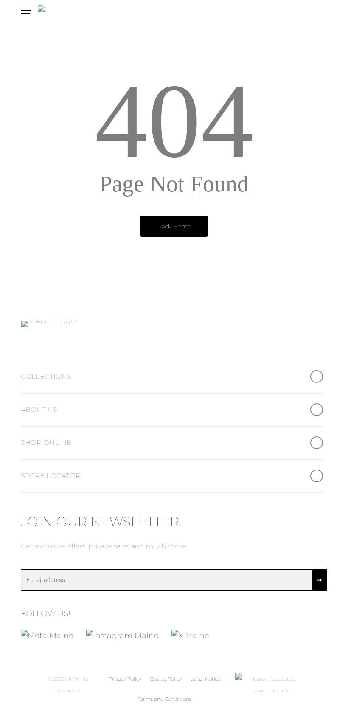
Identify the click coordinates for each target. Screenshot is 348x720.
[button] (25, 10)
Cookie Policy (166, 678)
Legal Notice (205, 678)
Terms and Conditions (164, 699)
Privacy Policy (125, 678)
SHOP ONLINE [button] (46, 443)
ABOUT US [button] (39, 409)
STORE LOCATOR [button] (51, 476)
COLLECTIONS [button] (46, 376)
